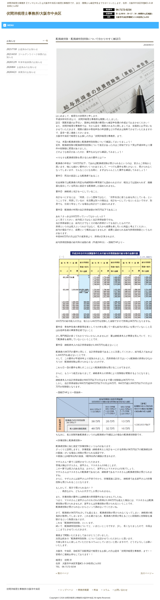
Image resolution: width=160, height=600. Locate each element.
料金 (96, 590)
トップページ (66, 590)
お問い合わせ (121, 590)
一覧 (46, 41)
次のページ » (147, 573)
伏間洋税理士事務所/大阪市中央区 (34, 13)
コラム (106, 590)
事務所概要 (83, 590)
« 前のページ (62, 573)
